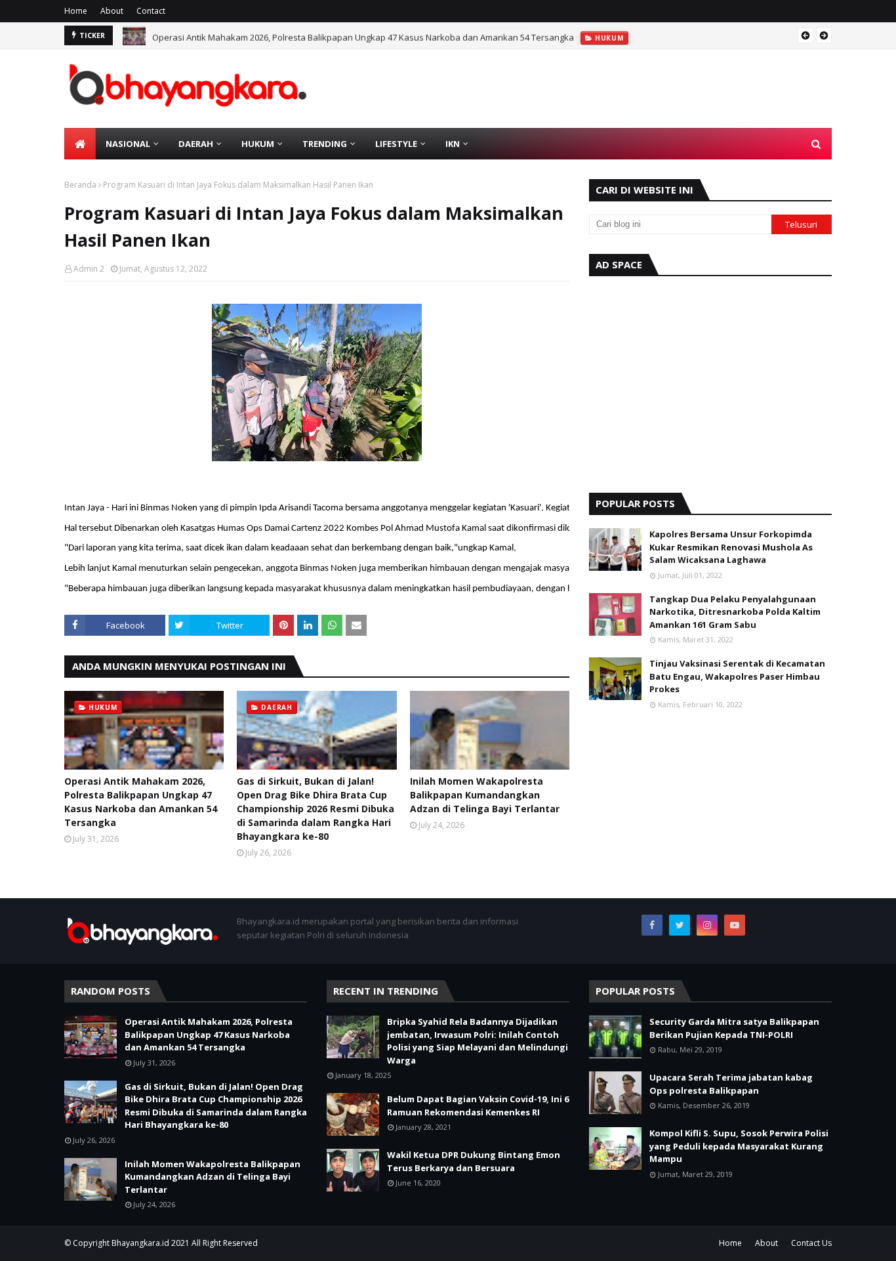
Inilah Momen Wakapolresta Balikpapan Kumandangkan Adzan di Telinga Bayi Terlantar (485, 795)
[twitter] (679, 925)
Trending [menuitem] (324, 144)
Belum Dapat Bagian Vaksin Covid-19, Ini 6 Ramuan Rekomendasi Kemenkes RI (478, 1105)
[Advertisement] (710, 381)
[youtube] (734, 925)
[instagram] (707, 925)
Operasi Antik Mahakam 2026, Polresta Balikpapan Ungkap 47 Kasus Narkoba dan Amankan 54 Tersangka (363, 35)
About (111, 10)
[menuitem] (80, 143)
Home (75, 10)
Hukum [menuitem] (257, 144)
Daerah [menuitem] (195, 144)
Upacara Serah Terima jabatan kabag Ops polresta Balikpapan (731, 1083)
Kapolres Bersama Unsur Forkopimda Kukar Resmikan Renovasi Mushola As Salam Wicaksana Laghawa (731, 547)
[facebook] (651, 925)
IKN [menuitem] (452, 144)
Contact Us (811, 1243)
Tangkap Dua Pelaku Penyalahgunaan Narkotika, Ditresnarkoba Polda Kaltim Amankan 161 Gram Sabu (735, 611)
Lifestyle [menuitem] (396, 144)
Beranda (80, 184)
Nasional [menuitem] (128, 144)
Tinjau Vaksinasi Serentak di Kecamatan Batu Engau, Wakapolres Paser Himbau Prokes (737, 676)
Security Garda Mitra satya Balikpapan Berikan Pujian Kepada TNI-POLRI (734, 1028)
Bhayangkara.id (140, 1243)
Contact (150, 10)
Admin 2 (88, 268)
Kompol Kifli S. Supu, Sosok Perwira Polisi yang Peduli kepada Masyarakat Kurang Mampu (738, 1146)
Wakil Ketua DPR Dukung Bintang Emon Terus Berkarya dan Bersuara (473, 1161)
